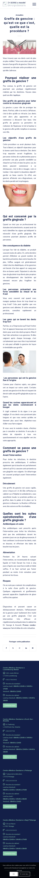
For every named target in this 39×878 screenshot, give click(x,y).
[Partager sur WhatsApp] (19, 648)
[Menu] (33, 4)
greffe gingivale (18, 616)
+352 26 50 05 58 (11, 780)
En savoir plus (24, 874)
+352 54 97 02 (10, 731)
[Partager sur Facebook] (6, 648)
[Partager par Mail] (33, 648)
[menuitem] (33, 4)
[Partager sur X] (13, 648)
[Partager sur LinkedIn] (26, 648)
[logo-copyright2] (16, 4)
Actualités (19, 15)
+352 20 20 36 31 (11, 830)
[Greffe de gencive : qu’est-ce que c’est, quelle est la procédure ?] (19, 47)
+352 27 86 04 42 (11, 679)
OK (14, 874)
